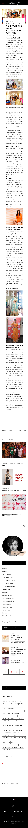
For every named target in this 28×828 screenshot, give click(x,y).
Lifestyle (5, 592)
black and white (7, 696)
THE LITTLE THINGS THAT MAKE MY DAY (17, 661)
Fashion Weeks (7, 607)
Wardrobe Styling (9, 586)
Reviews (4, 613)
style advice (14, 742)
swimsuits (14, 747)
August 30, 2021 (10, 21)
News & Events (16, 459)
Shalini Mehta (11, 23)
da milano (5, 703)
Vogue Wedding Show (13, 40)
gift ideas (5, 715)
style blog (15, 744)
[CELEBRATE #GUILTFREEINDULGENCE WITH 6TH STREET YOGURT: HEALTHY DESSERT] (5, 650)
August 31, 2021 (6, 461)
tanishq (21, 747)
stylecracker (7, 747)
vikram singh (6, 749)
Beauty (4, 512)
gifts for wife (19, 718)
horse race (6, 720)
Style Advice (7, 574)
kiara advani (18, 730)
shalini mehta (15, 740)
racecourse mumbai (19, 737)
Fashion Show (7, 604)
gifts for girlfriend (8, 718)
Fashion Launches (8, 598)
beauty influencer (8, 694)
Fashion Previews (7, 459)
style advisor (7, 744)
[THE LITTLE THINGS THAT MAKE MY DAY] (5, 660)
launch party (7, 732)
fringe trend (16, 713)
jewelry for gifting (8, 730)
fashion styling (19, 711)
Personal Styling (9, 583)
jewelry (13, 727)
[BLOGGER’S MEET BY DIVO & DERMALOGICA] (14, 502)
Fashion (4, 571)
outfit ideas (16, 735)
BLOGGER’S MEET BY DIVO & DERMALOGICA (11, 515)
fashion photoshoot (8, 711)
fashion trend (7, 713)
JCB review (6, 727)
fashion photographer (9, 708)
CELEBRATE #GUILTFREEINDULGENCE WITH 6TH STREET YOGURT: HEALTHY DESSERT (19, 651)
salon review (6, 740)
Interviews (6, 610)
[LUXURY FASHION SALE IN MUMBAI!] (14, 477)
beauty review (19, 694)
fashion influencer (17, 706)
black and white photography (11, 698)
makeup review (7, 735)
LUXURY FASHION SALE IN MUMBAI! (14, 491)
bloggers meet (7, 701)
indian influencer (8, 725)
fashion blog (6, 706)
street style (6, 742)
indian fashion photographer (11, 723)
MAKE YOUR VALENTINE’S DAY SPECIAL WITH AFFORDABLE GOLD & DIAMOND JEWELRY (18, 639)
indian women (18, 725)
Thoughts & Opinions (9, 616)
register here (14, 200)
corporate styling (18, 701)
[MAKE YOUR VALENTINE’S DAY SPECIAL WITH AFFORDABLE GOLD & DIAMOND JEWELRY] (5, 638)
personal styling (8, 737)
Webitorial (6, 589)
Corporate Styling (9, 580)
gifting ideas (13, 715)
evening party (14, 703)
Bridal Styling (8, 577)
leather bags (15, 732)
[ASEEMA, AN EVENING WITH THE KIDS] (14, 450)
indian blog (14, 720)
